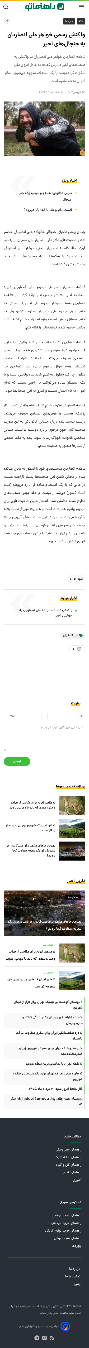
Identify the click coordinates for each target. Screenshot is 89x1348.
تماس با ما (73, 1277)
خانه (81, 21)
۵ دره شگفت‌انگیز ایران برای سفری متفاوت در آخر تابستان (49, 1035)
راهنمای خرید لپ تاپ (66, 1223)
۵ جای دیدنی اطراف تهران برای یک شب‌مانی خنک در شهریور (47, 1076)
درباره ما (75, 1269)
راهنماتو (20, 1307)
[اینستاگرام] (44, 1338)
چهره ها (69, 21)
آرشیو (77, 1284)
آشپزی (77, 1180)
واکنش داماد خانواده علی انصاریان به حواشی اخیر (45, 613)
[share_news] (7, 21)
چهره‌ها (76, 1246)
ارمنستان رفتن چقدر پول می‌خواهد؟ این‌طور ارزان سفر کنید (46, 1101)
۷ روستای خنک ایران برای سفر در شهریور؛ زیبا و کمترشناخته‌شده (51, 1051)
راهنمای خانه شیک (68, 1157)
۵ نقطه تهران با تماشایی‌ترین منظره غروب (54, 1064)
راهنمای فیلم (72, 1172)
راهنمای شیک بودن (67, 1238)
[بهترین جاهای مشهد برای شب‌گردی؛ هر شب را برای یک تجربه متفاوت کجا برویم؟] (72, 851)
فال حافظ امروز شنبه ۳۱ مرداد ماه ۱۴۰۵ (56, 1089)
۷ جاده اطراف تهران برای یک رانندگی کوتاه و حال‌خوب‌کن (52, 1020)
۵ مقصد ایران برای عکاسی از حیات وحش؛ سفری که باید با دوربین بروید (32, 805)
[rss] (52, 1338)
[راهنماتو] (44, 7)
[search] (7, 7)
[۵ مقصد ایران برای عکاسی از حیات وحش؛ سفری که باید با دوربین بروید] (72, 805)
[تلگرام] (37, 1338)
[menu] (81, 7)
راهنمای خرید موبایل (66, 1215)
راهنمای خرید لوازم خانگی (63, 1231)
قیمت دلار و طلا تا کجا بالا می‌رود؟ (47, 210)
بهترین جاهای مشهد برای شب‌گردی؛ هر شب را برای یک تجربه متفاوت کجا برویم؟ (31, 850)
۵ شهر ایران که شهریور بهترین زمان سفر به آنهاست (30, 828)
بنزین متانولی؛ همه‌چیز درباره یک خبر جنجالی (45, 197)
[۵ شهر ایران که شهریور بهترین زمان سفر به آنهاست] (72, 828)
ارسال (17, 761)
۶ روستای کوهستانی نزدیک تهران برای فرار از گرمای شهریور (48, 1005)
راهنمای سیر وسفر (68, 1150)
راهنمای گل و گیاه (68, 1165)
